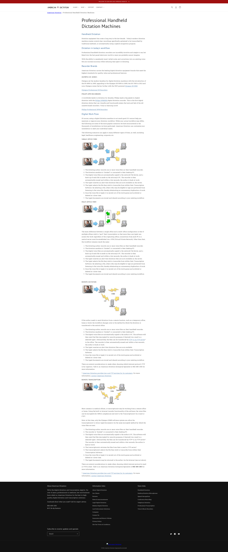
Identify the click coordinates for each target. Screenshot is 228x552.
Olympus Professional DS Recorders (94, 90)
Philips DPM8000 (101, 100)
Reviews (95, 496)
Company (95, 512)
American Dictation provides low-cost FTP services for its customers (108, 373)
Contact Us (95, 515)
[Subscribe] (77, 534)
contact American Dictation (101, 376)
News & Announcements (100, 499)
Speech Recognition (144, 496)
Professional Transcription (146, 506)
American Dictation (54, 13)
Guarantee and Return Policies (102, 518)
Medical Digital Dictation (100, 506)
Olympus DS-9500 (131, 86)
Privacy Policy (96, 521)
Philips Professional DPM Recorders (95, 109)
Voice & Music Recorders (145, 509)
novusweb (124, 548)
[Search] (172, 7)
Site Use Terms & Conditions (101, 524)
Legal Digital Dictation (99, 502)
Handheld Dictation (144, 490)
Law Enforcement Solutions (101, 509)
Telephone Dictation (144, 502)
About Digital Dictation (99, 490)
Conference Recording (144, 499)
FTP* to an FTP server (137, 340)
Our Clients (95, 493)
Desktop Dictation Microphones (147, 493)
